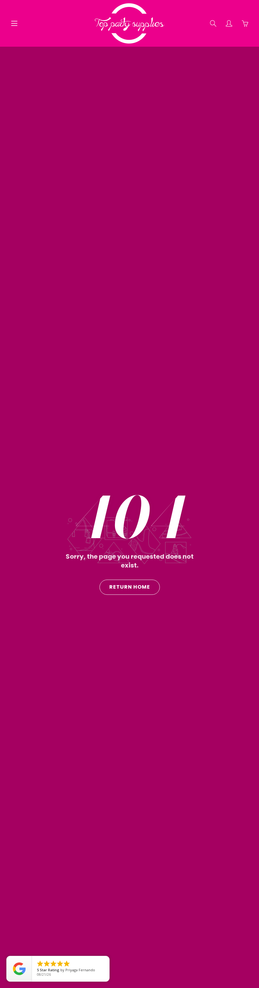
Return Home (129, 587)
